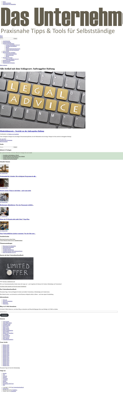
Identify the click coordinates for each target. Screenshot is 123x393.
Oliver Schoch (6, 337)
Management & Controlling (9, 52)
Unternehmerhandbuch (8, 339)
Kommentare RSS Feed (8, 383)
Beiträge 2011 (6, 364)
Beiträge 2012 (6, 362)
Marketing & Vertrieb (7, 57)
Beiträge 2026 (6, 345)
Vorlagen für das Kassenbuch (12, 50)
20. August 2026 (3, 173)
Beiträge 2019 (6, 354)
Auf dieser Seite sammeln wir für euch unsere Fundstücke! (13, 286)
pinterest (5, 377)
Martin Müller (6, 331)
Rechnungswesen (10, 55)
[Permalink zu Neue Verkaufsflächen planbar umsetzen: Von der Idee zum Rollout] (4, 229)
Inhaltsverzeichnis (7, 3)
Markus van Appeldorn (13, 134)
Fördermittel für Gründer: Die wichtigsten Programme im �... (18, 176)
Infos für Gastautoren (7, 301)
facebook (5, 376)
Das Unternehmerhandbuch (17, 387)
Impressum (5, 302)
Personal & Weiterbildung (8, 60)
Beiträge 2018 (6, 355)
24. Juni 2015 (3, 139)
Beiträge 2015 (6, 359)
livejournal (5, 378)
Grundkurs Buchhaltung (11, 46)
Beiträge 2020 (6, 352)
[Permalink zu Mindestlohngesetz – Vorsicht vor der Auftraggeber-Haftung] (42, 128)
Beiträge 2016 (6, 357)
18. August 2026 (3, 202)
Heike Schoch (6, 329)
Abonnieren (4, 315)
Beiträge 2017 (6, 356)
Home (4, 1)
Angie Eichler (6, 321)
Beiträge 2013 (6, 361)
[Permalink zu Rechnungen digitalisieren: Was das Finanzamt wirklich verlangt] (4, 201)
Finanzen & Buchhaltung (8, 43)
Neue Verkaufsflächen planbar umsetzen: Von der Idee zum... (18, 233)
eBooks (7, 47)
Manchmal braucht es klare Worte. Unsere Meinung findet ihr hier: (11, 240)
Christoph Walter (6, 324)
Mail (4, 385)
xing (4, 374)
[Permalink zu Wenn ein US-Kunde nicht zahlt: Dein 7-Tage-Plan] (4, 215)
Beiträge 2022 (6, 350)
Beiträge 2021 (6, 351)
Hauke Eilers (6, 326)
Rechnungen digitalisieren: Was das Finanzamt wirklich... (17, 205)
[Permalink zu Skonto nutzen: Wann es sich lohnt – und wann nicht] (4, 186)
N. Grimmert (6, 334)
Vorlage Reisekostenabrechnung (13, 48)
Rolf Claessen (6, 338)
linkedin (4, 373)
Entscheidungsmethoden (11, 53)
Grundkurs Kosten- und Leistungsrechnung (12, 251)
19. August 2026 (3, 187)
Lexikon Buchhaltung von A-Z (13, 45)
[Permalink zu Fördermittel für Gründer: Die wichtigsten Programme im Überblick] (4, 172)
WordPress (14, 390)
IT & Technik (6, 51)
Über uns (5, 299)
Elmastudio (13, 391)
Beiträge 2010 (6, 365)
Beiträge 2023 (6, 348)
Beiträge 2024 (6, 347)
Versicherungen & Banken (9, 62)
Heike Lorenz (6, 328)
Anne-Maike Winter (7, 322)
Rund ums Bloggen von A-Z (12, 59)
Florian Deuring (6, 325)
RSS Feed (5, 382)
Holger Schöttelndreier (8, 330)
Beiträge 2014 (6, 360)
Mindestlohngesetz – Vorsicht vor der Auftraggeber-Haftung (22, 131)
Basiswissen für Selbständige (9, 4)
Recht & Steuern (6, 61)
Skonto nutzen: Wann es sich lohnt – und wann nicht (15, 190)
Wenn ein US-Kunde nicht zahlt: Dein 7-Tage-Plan (14, 219)
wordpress (5, 379)
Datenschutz (5, 303)
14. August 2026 (3, 230)
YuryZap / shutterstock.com (9, 281)
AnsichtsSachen (6, 41)
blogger (4, 381)
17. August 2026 (3, 216)
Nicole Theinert (6, 335)
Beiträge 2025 (6, 346)
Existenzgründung (7, 42)
